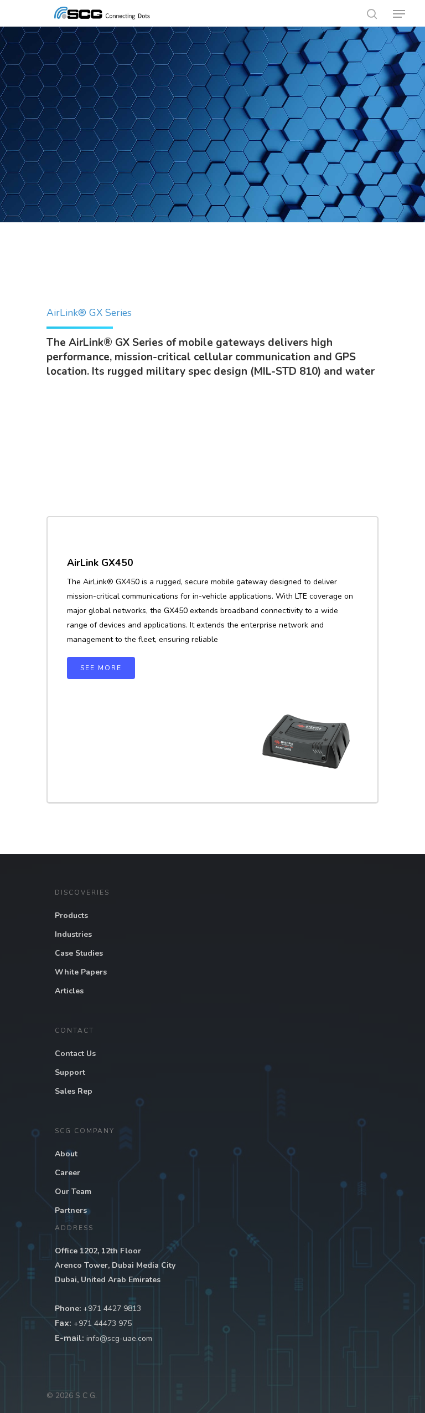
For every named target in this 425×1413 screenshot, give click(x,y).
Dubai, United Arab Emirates (107, 1279)
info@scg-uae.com (119, 1338)
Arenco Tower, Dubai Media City (115, 1265)
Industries (73, 934)
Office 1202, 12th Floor (98, 1251)
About (66, 1154)
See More (101, 668)
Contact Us (75, 1053)
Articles (69, 991)
